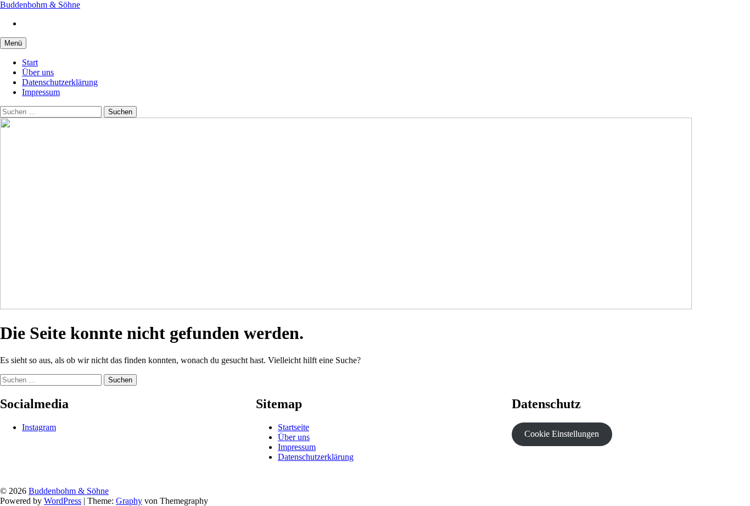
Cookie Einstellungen (561, 433)
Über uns (38, 72)
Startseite (293, 427)
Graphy (129, 500)
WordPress (62, 500)
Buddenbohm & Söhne (40, 4)
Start (30, 62)
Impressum (41, 92)
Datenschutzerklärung (60, 82)
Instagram (39, 427)
